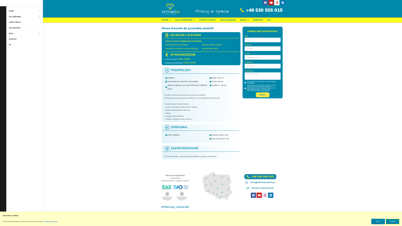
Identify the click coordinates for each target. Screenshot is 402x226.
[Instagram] (265, 195)
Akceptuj (393, 221)
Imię (246, 36)
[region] (201, 219)
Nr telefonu (249, 62)
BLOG (11, 33)
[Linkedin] (282, 2)
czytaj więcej (265, 90)
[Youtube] (271, 2)
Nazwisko (248, 45)
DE (10, 45)
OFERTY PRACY (15, 22)
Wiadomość (249, 71)
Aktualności (15, 28)
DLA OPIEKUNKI (15, 16)
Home (11, 11)
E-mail (247, 53)
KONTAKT (13, 39)
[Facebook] (265, 2)
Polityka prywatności (51, 221)
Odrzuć (378, 221)
